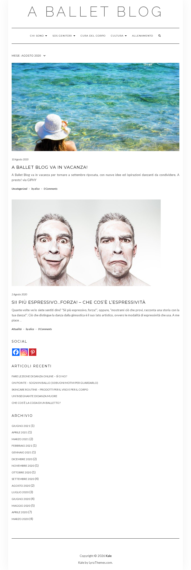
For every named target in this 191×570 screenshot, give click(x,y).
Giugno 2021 (21, 426)
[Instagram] (24, 352)
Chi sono (37, 35)
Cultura (117, 35)
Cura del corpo (93, 35)
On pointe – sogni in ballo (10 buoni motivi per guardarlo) (55, 382)
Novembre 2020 (23, 465)
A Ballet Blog (95, 11)
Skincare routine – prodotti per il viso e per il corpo (50, 389)
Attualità (17, 329)
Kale (109, 556)
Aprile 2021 (19, 432)
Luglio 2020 (20, 492)
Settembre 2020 (23, 479)
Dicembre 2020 (22, 459)
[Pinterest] (32, 352)
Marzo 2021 (20, 439)
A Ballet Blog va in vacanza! (50, 167)
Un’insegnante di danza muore (34, 396)
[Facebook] (16, 352)
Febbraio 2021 (22, 445)
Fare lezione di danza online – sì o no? (39, 376)
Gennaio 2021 (21, 452)
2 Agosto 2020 (19, 294)
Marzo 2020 (20, 519)
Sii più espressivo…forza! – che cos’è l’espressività (79, 302)
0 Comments (50, 188)
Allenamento (142, 35)
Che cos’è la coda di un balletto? (36, 403)
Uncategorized (19, 188)
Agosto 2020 (21, 485)
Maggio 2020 (21, 505)
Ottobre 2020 (21, 472)
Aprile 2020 (19, 512)
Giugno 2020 (21, 499)
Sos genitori (62, 35)
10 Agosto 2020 (20, 159)
